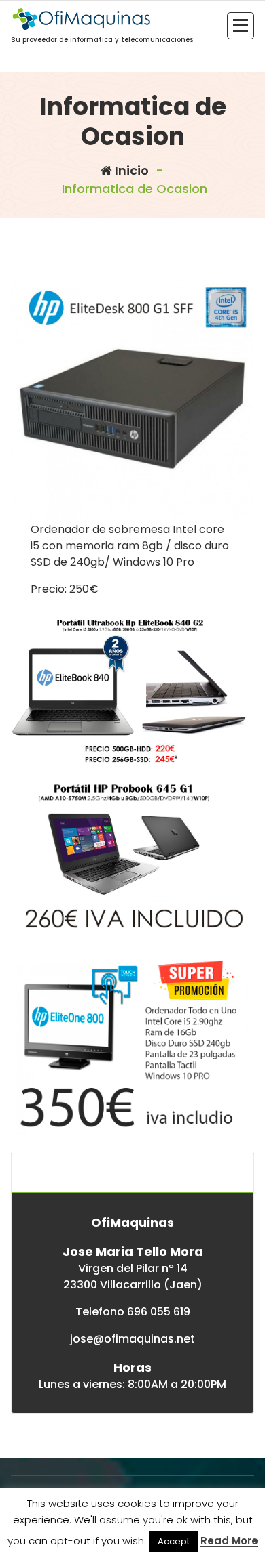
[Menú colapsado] (240, 25)
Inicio (130, 170)
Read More (229, 1541)
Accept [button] (174, 1541)
